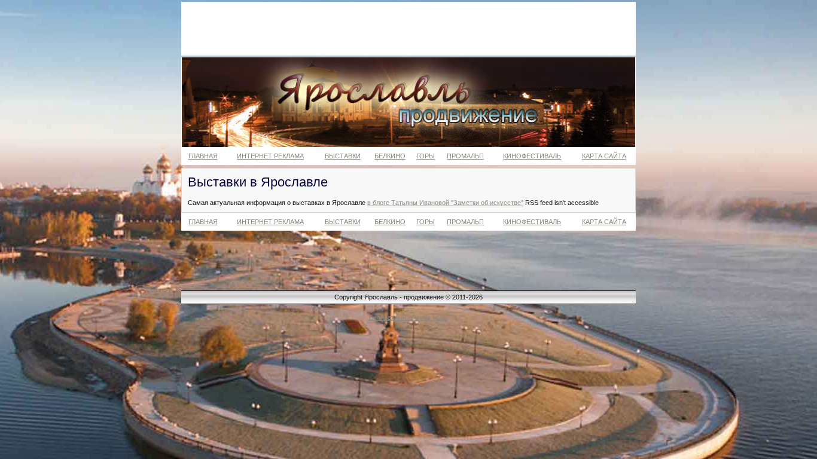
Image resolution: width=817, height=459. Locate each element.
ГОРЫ (425, 156)
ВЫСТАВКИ (343, 156)
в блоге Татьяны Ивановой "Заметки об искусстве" (445, 202)
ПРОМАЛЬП (465, 156)
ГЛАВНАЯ (203, 156)
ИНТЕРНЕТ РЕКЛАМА (270, 156)
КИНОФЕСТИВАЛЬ (532, 156)
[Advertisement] (408, 29)
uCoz (441, 317)
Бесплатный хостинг (400, 317)
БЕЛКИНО (390, 156)
